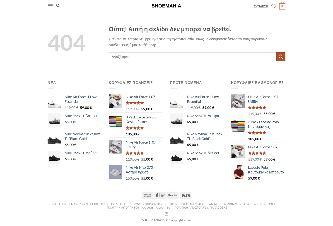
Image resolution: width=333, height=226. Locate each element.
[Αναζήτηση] (58, 5)
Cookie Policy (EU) (156, 207)
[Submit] (280, 56)
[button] (50, 5)
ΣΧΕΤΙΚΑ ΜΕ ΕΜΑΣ (64, 204)
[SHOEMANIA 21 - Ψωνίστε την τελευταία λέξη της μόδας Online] (166, 6)
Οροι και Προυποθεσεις (262, 204)
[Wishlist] (273, 6)
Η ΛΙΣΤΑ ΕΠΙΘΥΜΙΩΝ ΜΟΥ (223, 204)
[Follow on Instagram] (166, 214)
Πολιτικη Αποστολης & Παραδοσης (200, 207)
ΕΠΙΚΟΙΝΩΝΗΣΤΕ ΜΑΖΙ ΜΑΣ (184, 204)
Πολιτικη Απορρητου (123, 207)
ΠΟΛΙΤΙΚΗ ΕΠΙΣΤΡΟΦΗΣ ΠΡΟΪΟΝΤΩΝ (137, 204)
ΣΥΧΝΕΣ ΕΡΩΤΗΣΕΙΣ (94, 204)
